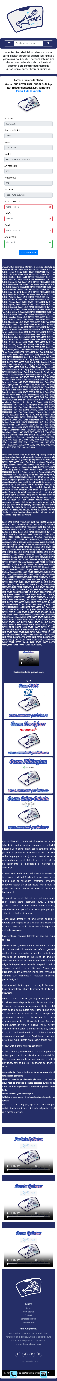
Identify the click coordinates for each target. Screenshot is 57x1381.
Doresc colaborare (28, 1318)
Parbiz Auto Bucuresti (28, 91)
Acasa (28, 1308)
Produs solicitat (12, 130)
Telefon (8, 213)
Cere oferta (28, 1311)
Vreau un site (28, 1322)
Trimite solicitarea (28, 252)
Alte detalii (10, 237)
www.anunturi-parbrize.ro (13, 267)
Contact (28, 1315)
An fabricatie (10, 165)
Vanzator (8, 189)
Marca (7, 142)
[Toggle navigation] (9, 43)
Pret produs (10, 177)
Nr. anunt (9, 118)
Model (7, 154)
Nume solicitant (12, 201)
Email (7, 225)
